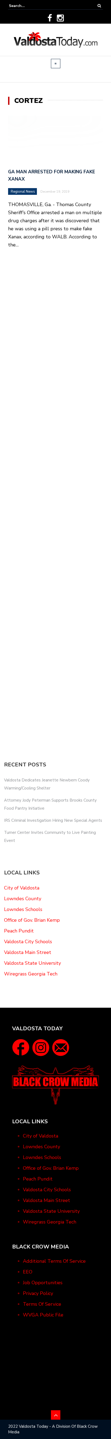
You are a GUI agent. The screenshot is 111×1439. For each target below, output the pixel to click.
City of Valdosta (21, 888)
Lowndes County (22, 898)
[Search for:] (25, 5)
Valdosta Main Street (27, 952)
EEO (27, 1272)
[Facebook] (50, 18)
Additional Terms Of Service (54, 1261)
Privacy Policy (38, 1293)
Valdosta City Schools (28, 941)
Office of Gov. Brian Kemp (32, 920)
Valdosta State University (32, 963)
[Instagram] (60, 18)
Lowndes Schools (23, 909)
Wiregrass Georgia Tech (30, 974)
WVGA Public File (43, 1315)
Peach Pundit (19, 931)
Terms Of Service (42, 1304)
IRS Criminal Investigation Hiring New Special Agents (53, 820)
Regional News (23, 191)
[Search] (99, 5)
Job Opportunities (43, 1282)
